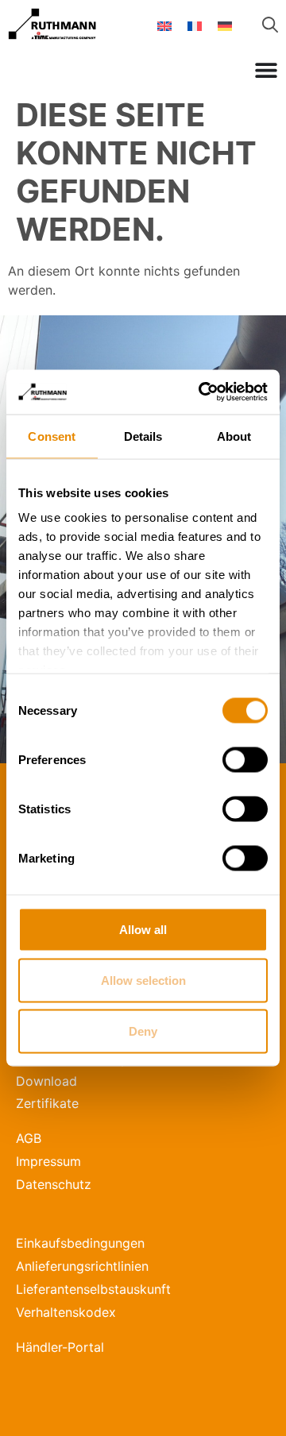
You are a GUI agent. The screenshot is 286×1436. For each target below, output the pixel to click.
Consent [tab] (51, 435)
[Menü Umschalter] (266, 70)
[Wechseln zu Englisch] (164, 25)
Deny (143, 1030)
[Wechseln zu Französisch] (195, 25)
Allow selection (143, 979)
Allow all (143, 929)
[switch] (245, 759)
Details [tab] (143, 435)
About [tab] (234, 435)
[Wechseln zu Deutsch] (225, 25)
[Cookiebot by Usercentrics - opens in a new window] (202, 392)
